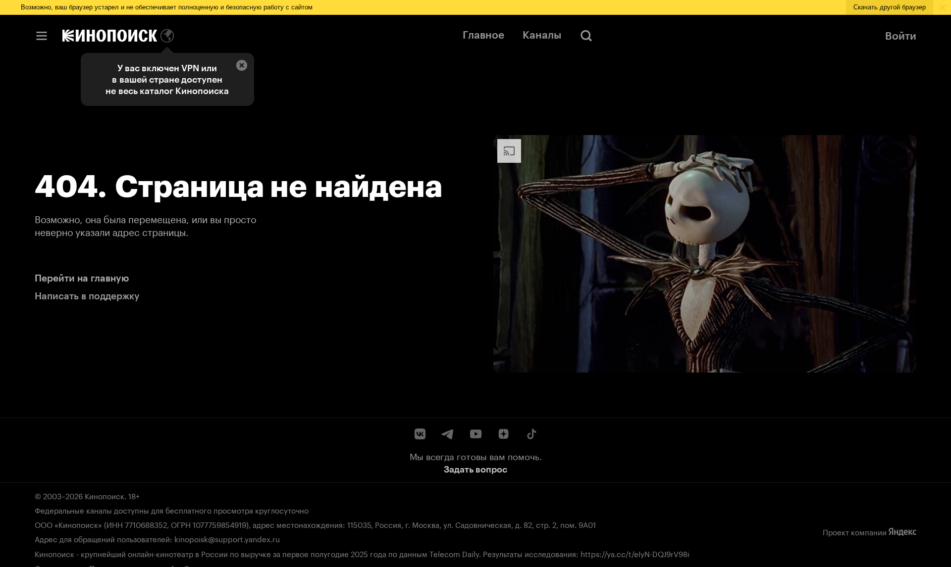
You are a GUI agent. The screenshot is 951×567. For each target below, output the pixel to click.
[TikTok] (531, 434)
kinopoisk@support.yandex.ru (227, 538)
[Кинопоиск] (109, 35)
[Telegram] (448, 434)
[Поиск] (586, 36)
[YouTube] (475, 434)
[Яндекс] (902, 531)
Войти (900, 36)
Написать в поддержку (87, 296)
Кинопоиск (104, 495)
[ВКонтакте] (420, 434)
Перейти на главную (82, 278)
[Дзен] (503, 434)
